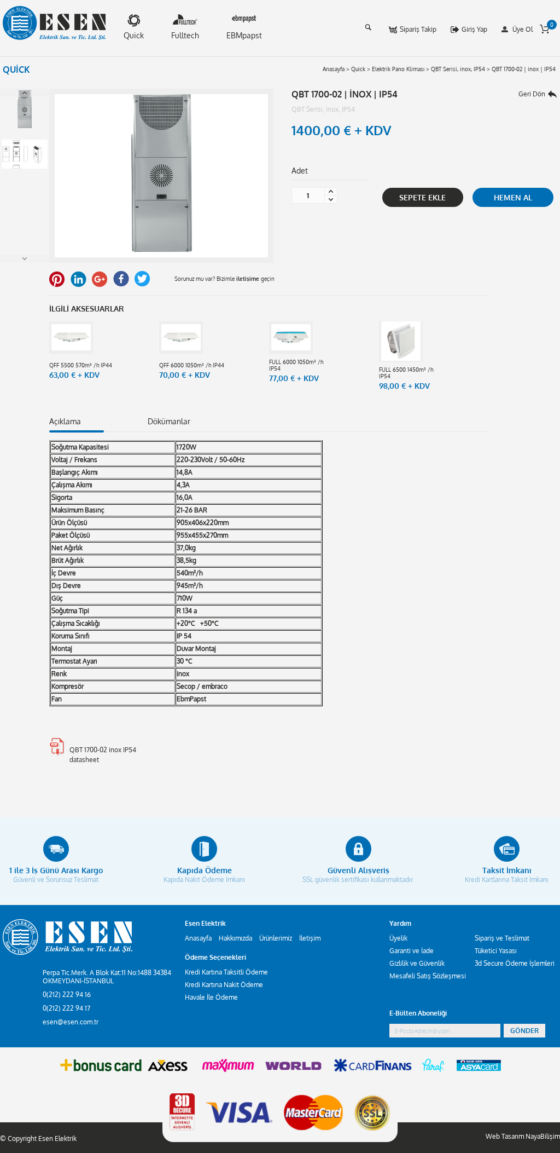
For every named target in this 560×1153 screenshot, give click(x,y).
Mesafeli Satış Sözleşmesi (427, 976)
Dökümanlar (169, 421)
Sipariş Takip (418, 29)
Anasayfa (198, 938)
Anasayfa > (336, 69)
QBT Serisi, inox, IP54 (458, 69)
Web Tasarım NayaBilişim (523, 1136)
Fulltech (185, 35)
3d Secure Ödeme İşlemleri (515, 963)
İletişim (309, 938)
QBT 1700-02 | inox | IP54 (524, 69)
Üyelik (398, 938)
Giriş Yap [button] (474, 29)
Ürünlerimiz (275, 938)
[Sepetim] (545, 29)
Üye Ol (522, 29)
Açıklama (65, 421)
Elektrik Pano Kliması (398, 69)
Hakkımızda (235, 938)
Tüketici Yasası (496, 951)
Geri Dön (531, 94)
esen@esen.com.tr (70, 1022)
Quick (134, 35)
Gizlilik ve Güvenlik (417, 963)
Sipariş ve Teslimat (502, 938)
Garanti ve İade (411, 951)
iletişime (247, 278)
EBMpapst (244, 35)
